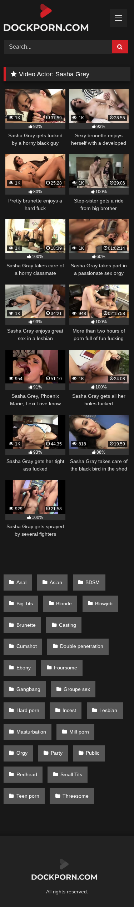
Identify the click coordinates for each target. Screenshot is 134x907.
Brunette (26, 625)
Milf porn (79, 732)
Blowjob (104, 603)
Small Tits (71, 774)
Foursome (65, 667)
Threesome (76, 796)
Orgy (22, 753)
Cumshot (26, 646)
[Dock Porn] (55, 19)
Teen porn (27, 796)
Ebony (23, 667)
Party (57, 753)
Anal (21, 582)
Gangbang (28, 689)
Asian (56, 582)
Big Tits (24, 603)
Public (92, 753)
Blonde (64, 603)
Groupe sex (77, 689)
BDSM (92, 582)
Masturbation (31, 732)
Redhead (26, 774)
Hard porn (27, 710)
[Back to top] (112, 886)
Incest (69, 710)
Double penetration (81, 646)
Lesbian (108, 710)
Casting (67, 625)
